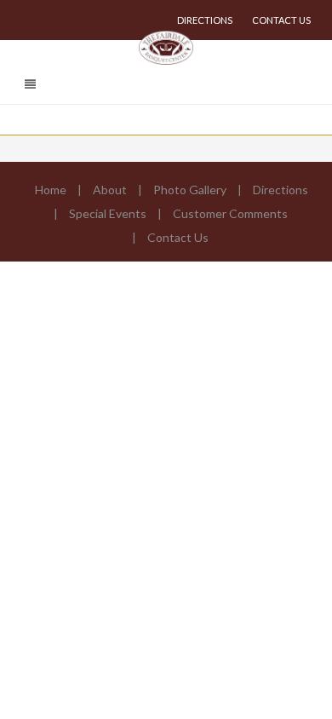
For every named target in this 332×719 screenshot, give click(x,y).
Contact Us (281, 20)
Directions (204, 20)
